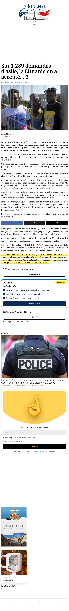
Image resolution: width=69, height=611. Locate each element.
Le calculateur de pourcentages (11, 589)
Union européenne (15, 82)
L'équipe (14, 602)
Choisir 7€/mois (34, 304)
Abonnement (24, 602)
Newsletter (34, 602)
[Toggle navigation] (34, 24)
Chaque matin (8, 439)
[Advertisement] (34, 42)
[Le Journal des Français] (34, 13)
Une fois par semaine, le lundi (13, 441)
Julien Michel (6, 134)
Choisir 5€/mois (34, 274)
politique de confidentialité (38, 451)
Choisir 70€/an (34, 317)
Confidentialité (54, 602)
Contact (5, 602)
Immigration (25, 82)
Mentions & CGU (44, 602)
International (5, 82)
